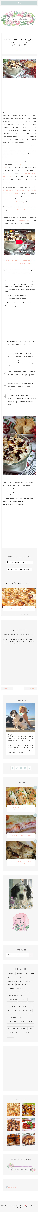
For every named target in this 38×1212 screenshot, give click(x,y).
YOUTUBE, (20, 202)
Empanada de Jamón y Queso (21, 835)
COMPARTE (14, 562)
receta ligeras (27, 1010)
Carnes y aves (28, 981)
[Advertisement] (19, 97)
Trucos (30, 1028)
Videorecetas (26, 1032)
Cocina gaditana (21, 984)
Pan (19, 1006)
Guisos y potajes (13, 995)
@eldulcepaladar (22, 220)
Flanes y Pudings (13, 992)
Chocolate (11, 984)
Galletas (23, 992)
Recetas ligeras (28, 1014)
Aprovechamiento (21, 973)
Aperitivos (11, 973)
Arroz (32, 973)
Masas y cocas (12, 1003)
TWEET (28, 562)
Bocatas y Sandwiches (14, 981)
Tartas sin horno (13, 1028)
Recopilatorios (12, 1021)
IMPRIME (27, 569)
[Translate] (31, 955)
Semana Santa (22, 1025)
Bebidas (10, 977)
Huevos (24, 999)
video (17, 1032)
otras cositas (12, 1006)
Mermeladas (22, 1003)
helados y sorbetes (14, 999)
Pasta (25, 1006)
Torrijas (23, 1028)
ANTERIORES (30, 688)
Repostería (22, 1021)
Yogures (10, 1036)
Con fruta (11, 988)
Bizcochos (18, 977)
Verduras (11, 1032)
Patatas (31, 1006)
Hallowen (23, 995)
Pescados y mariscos (14, 1010)
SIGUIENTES (7, 688)
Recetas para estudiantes (16, 1017)
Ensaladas (19, 988)
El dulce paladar (10, 1206)
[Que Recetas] (21, 1187)
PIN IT (13, 569)
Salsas (30, 1021)
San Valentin (12, 1025)
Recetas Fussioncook (14, 1014)
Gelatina (31, 992)
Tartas (31, 1025)
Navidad (31, 1003)
